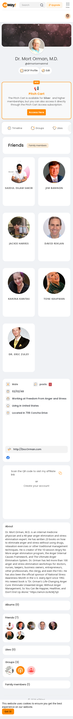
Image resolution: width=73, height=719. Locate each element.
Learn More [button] (40, 706)
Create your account (36, 486)
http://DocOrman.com (27, 449)
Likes (8, 649)
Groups (9, 662)
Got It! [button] (8, 711)
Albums (10, 604)
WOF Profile (30, 70)
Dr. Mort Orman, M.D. (36, 59)
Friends (9, 617)
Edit (47, 70)
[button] (32, 5)
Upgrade (55, 5)
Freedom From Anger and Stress (46, 398)
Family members (38, 145)
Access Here (36, 112)
